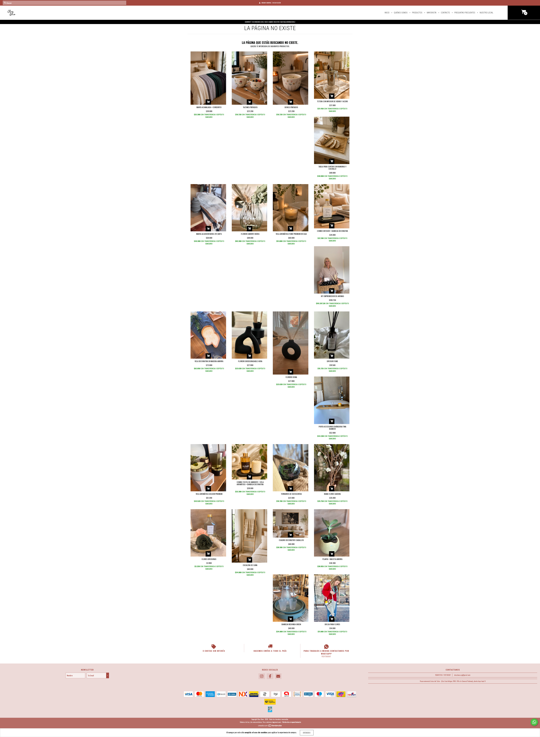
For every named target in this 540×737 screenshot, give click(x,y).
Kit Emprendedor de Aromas (332, 296)
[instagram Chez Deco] (261, 676)
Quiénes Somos (400, 13)
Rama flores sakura (332, 493)
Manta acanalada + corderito (208, 107)
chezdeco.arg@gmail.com (462, 675)
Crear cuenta (266, 3)
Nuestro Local (486, 13)
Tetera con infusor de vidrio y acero (332, 101)
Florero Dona (291, 377)
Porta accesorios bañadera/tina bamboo (332, 427)
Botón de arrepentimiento (292, 722)
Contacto (445, 13)
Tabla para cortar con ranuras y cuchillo (332, 167)
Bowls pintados (291, 107)
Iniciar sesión (276, 3)
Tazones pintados (250, 107)
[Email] (278, 676)
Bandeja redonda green (291, 624)
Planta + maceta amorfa (332, 559)
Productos (417, 13)
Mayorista (431, 13)
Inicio (387, 13)
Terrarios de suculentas (291, 493)
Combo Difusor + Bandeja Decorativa (332, 230)
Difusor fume (332, 361)
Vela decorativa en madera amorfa (209, 361)
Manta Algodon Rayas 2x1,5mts (209, 233)
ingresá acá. (276, 722)
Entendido (306, 732)
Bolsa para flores (332, 624)
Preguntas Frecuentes (464, 13)
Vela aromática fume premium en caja (291, 233)
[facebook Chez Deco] (270, 676)
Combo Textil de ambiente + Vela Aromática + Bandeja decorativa (250, 483)
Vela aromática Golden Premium (209, 493)
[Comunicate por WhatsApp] (534, 722)
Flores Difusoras (209, 559)
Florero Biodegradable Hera (250, 361)
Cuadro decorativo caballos (291, 540)
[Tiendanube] (270, 726)
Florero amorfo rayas (250, 233)
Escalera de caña (250, 565)
